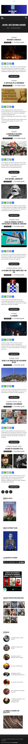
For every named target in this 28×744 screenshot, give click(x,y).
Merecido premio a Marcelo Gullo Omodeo (17, 656)
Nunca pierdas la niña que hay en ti (17, 691)
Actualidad (14, 37)
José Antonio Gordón (19, 42)
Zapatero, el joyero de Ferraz (16, 647)
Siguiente (10, 491)
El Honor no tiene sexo (16, 666)
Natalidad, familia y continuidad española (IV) (17, 674)
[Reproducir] (5, 562)
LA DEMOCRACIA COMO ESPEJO (17, 638)
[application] (14, 562)
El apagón (14, 316)
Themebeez (15, 742)
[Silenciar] (19, 562)
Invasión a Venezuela (14, 39)
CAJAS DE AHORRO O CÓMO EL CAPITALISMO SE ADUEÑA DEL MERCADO (14, 223)
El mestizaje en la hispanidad (14, 83)
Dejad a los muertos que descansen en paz (14, 361)
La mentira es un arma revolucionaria (14, 135)
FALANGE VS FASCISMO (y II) (14, 448)
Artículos (14, 268)
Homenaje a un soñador (14, 404)
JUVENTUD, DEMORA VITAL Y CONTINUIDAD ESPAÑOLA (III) (18, 700)
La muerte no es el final (17, 682)
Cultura (17, 219)
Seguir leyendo (14, 76)
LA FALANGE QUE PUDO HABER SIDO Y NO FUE (14, 271)
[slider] (22, 562)
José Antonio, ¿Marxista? (14, 179)
